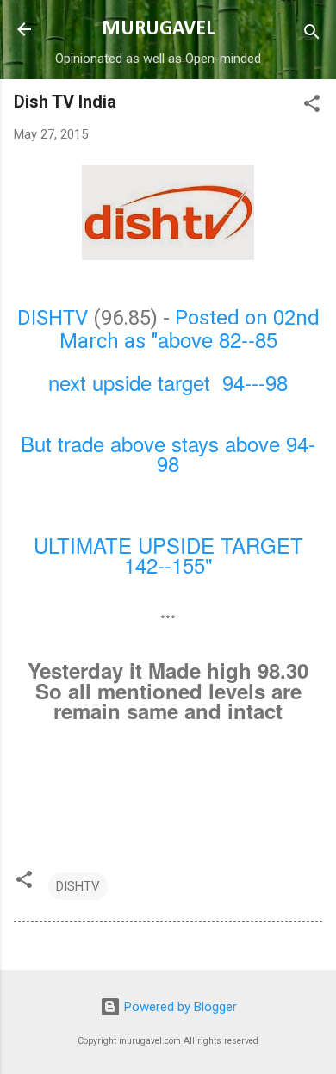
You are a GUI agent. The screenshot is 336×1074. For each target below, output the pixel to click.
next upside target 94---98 (168, 382)
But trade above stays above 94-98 (168, 453)
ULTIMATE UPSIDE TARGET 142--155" (168, 555)
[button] (312, 106)
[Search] (312, 35)
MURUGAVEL (158, 29)
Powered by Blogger (179, 1007)
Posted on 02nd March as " (189, 329)
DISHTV (52, 318)
